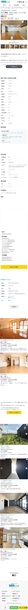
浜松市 (13, 8)
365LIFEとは (4, 591)
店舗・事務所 (16, 5)
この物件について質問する (14, 412)
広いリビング (14, 132)
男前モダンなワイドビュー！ (7, 515)
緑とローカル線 (5, 446)
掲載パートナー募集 (16, 596)
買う (10, 5)
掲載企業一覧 (15, 593)
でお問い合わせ (12, 297)
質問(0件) (17, 18)
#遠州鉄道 (20, 136)
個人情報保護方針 (16, 598)
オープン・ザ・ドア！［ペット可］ (8, 549)
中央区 (17, 8)
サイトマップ (15, 600)
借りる (4, 5)
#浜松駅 (16, 136)
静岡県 (9, 8)
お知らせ (3, 593)
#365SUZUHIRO (5, 136)
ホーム (2, 8)
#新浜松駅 (4, 138)
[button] (26, 328)
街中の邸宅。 (4, 374)
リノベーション (5, 132)
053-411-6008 (11, 296)
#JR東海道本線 (11, 136)
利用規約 (4, 600)
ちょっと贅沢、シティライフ (7, 340)
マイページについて (16, 591)
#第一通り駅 (8, 138)
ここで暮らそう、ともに (6, 480)
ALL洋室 (21, 132)
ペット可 (9, 132)
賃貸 (5, 8)
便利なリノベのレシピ (6, 596)
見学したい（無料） (14, 267)
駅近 (18, 132)
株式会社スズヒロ (6, 279)
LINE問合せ (14, 607)
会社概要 (4, 598)
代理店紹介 (14, 306)
